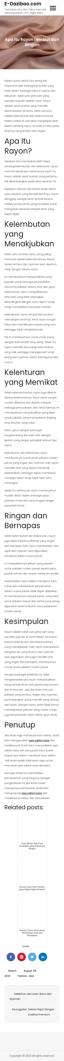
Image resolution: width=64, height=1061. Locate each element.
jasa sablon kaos (39, 740)
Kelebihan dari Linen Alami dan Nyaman (31, 996)
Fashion (22, 976)
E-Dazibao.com (22, 4)
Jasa (31, 976)
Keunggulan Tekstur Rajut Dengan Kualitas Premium (33, 1012)
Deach (12, 971)
